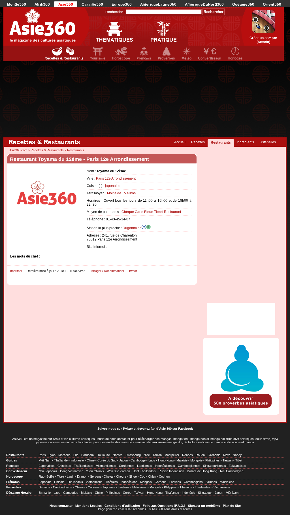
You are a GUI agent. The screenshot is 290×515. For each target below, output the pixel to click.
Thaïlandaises (83, 465)
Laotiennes (144, 465)
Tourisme (97, 58)
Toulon (157, 455)
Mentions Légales (88, 505)
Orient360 (272, 4)
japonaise (112, 186)
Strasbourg (133, 455)
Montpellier (172, 455)
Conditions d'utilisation (122, 505)
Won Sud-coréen (118, 471)
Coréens (161, 482)
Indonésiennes (165, 465)
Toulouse (103, 455)
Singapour (205, 492)
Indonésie (77, 460)
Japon (123, 460)
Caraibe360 (92, 4)
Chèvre (121, 476)
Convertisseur (209, 58)
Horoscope (121, 58)
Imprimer (16, 271)
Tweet (133, 271)
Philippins (170, 487)
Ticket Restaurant (167, 212)
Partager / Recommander (106, 271)
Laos (151, 460)
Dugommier (132, 228)
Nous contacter (61, 505)
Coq (142, 476)
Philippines (212, 460)
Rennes (187, 455)
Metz (226, 455)
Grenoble (214, 455)
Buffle (50, 476)
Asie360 (65, 4)
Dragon (82, 476)
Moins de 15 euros (121, 193)
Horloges (235, 58)
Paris (42, 455)
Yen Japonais (48, 471)
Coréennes (126, 465)
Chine (91, 460)
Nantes (118, 455)
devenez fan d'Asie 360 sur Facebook (165, 428)
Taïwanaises (237, 465)
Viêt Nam (45, 460)
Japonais (45, 482)
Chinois (59, 482)
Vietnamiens (94, 482)
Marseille (64, 455)
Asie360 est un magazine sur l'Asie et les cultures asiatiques (53, 438)
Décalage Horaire (18, 492)
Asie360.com (18, 150)
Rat (41, 476)
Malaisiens (227, 482)
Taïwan (228, 460)
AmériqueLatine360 (158, 4)
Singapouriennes (214, 465)
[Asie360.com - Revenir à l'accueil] (46, 26)
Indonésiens (129, 482)
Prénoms (144, 58)
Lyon (52, 455)
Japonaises (47, 465)
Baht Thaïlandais (144, 471)
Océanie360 (243, 4)
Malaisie (181, 460)
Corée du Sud (106, 460)
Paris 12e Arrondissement (116, 178)
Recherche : (115, 12)
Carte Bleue (144, 212)
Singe (133, 476)
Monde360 (16, 4)
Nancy (237, 455)
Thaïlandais (75, 482)
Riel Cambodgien (231, 471)
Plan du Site (232, 505)
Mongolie (196, 460)
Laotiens (175, 482)
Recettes (198, 142)
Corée (127, 492)
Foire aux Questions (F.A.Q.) (164, 505)
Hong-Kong (166, 460)
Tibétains (111, 482)
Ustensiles (268, 142)
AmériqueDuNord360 (204, 4)
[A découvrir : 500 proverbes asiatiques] (241, 408)
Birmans (211, 482)
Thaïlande (61, 460)
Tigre (60, 476)
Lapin (70, 476)
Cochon (164, 476)
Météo (186, 58)
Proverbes (166, 58)
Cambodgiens (193, 482)
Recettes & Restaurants (64, 58)
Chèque (127, 212)
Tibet (238, 460)
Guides (11, 460)
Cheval (108, 476)
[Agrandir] (47, 225)
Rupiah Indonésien (171, 471)
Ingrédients (245, 142)
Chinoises (64, 465)
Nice (147, 455)
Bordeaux (88, 455)
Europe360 (122, 4)
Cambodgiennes (189, 465)
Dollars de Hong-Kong (202, 471)
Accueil (179, 142)
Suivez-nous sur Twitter (115, 428)
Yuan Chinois (95, 471)
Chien (152, 476)
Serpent (95, 476)
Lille (75, 455)
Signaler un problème (204, 505)
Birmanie (45, 492)
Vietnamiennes (106, 465)
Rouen (200, 455)
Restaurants (221, 142)
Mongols (146, 482)
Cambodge (138, 460)
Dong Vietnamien (71, 471)
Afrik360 (42, 4)
